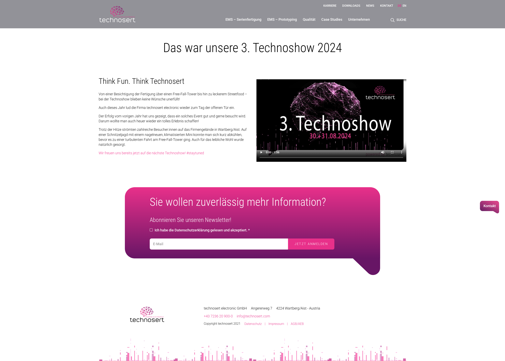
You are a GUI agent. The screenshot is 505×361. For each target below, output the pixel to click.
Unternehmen (359, 19)
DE (399, 5)
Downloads (351, 5)
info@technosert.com (253, 316)
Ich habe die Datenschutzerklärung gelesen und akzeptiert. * (202, 230)
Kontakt (386, 5)
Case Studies (331, 19)
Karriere (329, 5)
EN (404, 5)
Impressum (276, 324)
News (370, 5)
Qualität (309, 19)
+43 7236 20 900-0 (218, 316)
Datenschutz (253, 324)
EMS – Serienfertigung (243, 19)
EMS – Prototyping (282, 19)
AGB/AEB (297, 324)
